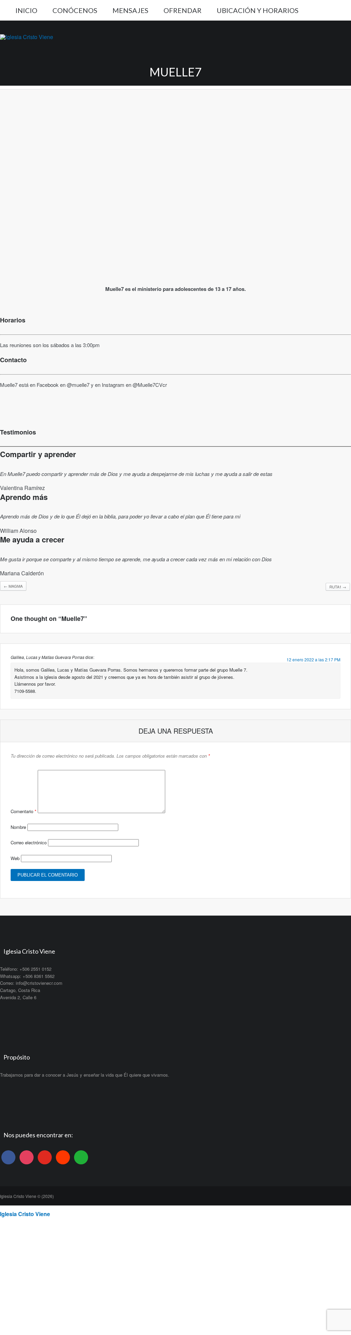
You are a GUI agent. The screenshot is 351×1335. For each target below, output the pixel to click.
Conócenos (74, 10)
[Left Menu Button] (4, 1208)
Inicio (26, 10)
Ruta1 (337, 586)
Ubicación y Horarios (258, 10)
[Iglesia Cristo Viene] (26, 37)
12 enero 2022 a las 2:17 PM (313, 659)
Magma (13, 586)
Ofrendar (183, 10)
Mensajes (130, 10)
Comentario (23, 811)
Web (15, 858)
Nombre (18, 827)
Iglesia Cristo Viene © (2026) (27, 1196)
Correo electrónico (29, 842)
